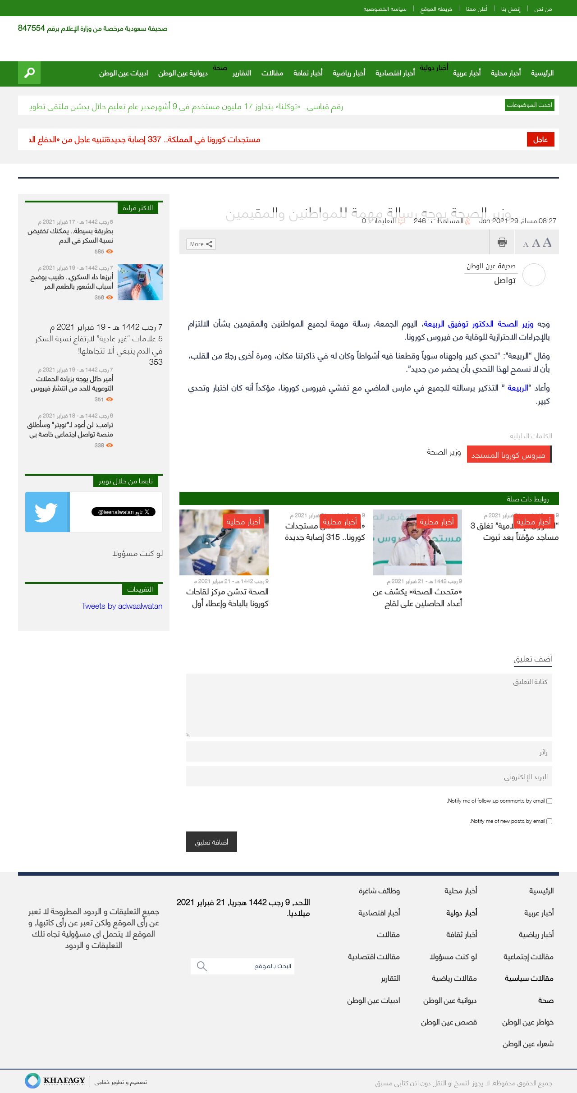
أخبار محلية (506, 71)
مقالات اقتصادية (374, 955)
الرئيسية (542, 71)
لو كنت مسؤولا (453, 955)
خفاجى (102, 1081)
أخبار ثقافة (308, 71)
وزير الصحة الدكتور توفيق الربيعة (479, 322)
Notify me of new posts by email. (507, 820)
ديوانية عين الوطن (183, 71)
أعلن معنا (476, 8)
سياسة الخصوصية (385, 8)
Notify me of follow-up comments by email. (496, 800)
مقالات (272, 71)
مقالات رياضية (454, 977)
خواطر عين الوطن (528, 1021)
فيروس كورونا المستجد (508, 453)
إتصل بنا (511, 8)
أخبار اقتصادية (395, 71)
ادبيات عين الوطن (124, 71)
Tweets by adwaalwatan (122, 604)
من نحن (543, 8)
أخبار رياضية (349, 71)
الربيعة (518, 386)
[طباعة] (502, 242)
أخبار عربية (467, 71)
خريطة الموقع (436, 8)
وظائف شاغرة (379, 889)
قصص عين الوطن (449, 1021)
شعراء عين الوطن (528, 1042)
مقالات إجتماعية (529, 955)
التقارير (242, 71)
